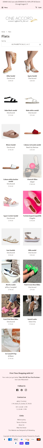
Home (3, 32)
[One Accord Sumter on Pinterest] (21, 390)
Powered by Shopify (33, 436)
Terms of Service (21, 422)
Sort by (4, 41)
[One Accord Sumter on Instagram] (26, 390)
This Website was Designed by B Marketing (21, 430)
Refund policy (21, 420)
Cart (40, 8)
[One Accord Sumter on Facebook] (17, 390)
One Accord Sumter (21, 436)
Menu (6, 7)
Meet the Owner (21, 428)
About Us (21, 425)
